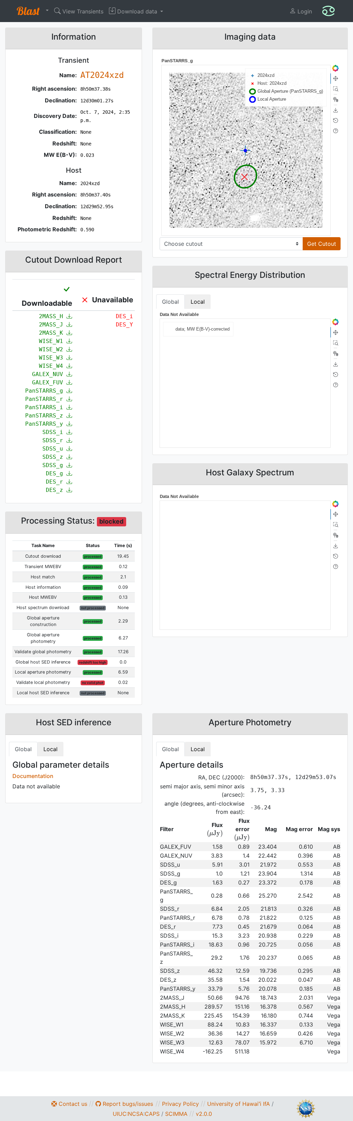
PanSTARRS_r (46, 399)
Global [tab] (170, 301)
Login (304, 11)
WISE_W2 (53, 349)
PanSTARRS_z (46, 415)
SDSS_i (54, 432)
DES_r (56, 481)
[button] (31, 11)
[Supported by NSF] (306, 1107)
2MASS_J (53, 324)
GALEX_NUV (49, 374)
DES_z (56, 490)
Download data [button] (137, 11)
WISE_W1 (53, 341)
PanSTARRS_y (46, 424)
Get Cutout (321, 243)
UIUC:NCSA (128, 1113)
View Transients (82, 11)
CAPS (152, 1113)
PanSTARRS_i (46, 407)
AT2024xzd (102, 75)
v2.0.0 (204, 1113)
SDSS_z (54, 457)
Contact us (72, 1103)
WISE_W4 (53, 366)
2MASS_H (53, 316)
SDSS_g (54, 465)
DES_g (56, 473)
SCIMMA (176, 1113)
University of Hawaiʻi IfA (238, 1103)
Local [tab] (198, 301)
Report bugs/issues (127, 1103)
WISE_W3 (53, 357)
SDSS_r (54, 440)
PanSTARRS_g (46, 390)
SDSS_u (54, 448)
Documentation (32, 775)
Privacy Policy (180, 1103)
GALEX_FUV (49, 382)
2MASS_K (53, 333)
